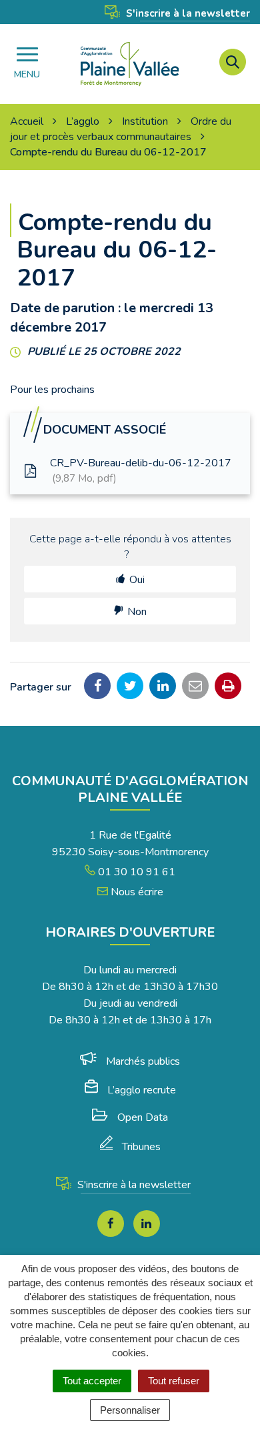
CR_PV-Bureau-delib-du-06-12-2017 (140, 470)
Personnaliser (130, 1410)
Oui (137, 579)
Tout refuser (173, 1380)
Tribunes (141, 1146)
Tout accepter (92, 1380)
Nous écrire (135, 892)
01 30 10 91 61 (135, 872)
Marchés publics (143, 1061)
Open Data (142, 1117)
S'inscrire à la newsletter (186, 13)
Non (137, 611)
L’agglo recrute (141, 1090)
